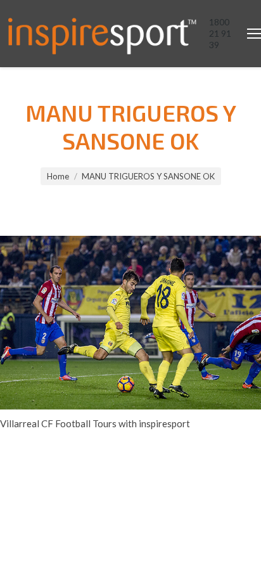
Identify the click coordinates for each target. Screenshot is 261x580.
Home (58, 176)
